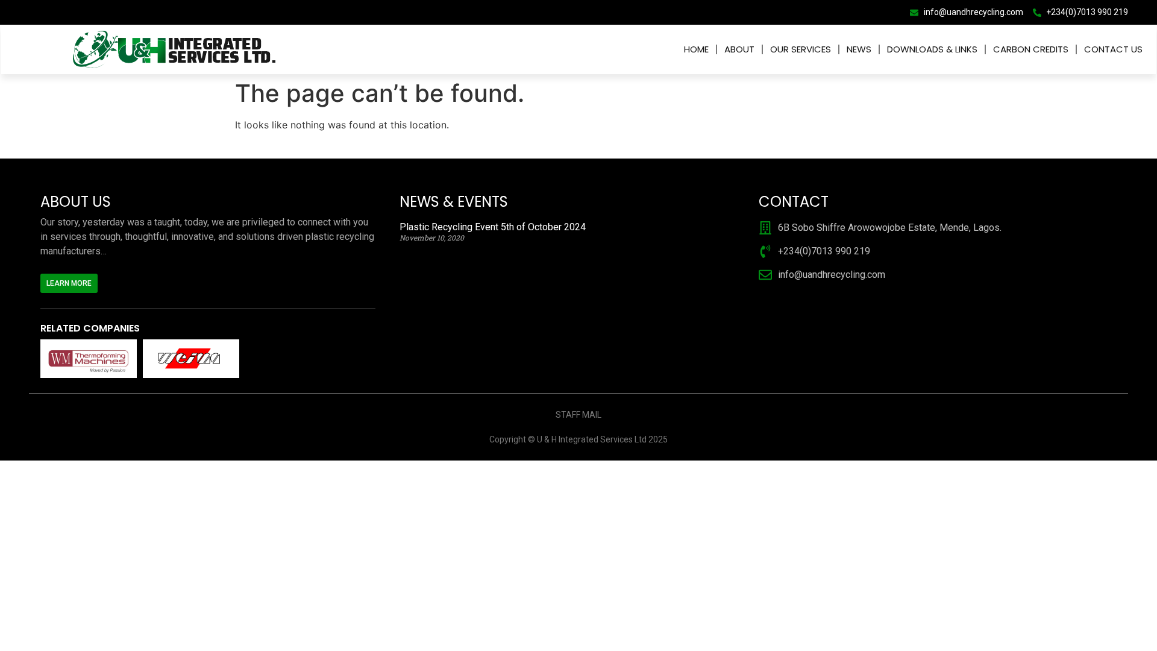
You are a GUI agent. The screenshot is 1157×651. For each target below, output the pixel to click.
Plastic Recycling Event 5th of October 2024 (493, 227)
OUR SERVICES (800, 49)
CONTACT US (1113, 49)
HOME (696, 49)
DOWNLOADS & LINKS (932, 49)
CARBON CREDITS (1030, 49)
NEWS (859, 49)
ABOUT (739, 49)
